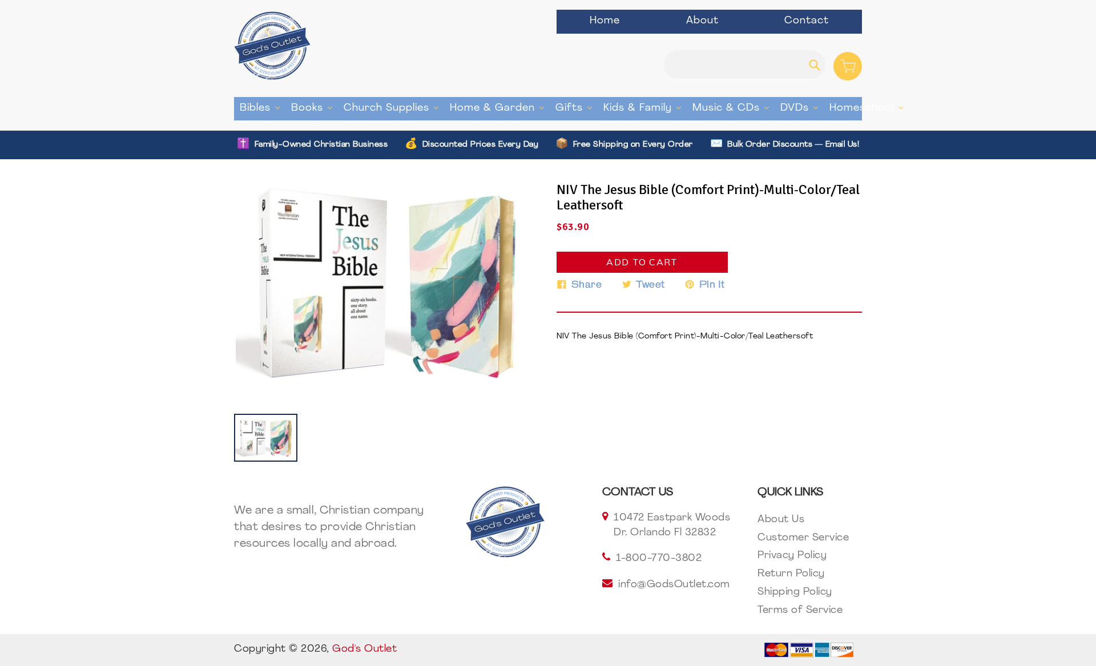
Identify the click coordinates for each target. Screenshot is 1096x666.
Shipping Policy (794, 592)
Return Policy (791, 574)
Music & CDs (733, 108)
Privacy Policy (792, 556)
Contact (806, 21)
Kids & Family (645, 108)
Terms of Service (800, 611)
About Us (780, 520)
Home (605, 21)
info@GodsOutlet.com (674, 585)
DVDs (802, 108)
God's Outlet (364, 649)
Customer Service (803, 538)
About (702, 21)
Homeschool (869, 108)
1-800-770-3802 (659, 559)
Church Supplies (394, 108)
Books (314, 108)
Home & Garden (500, 108)
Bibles (262, 108)
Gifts (576, 108)
